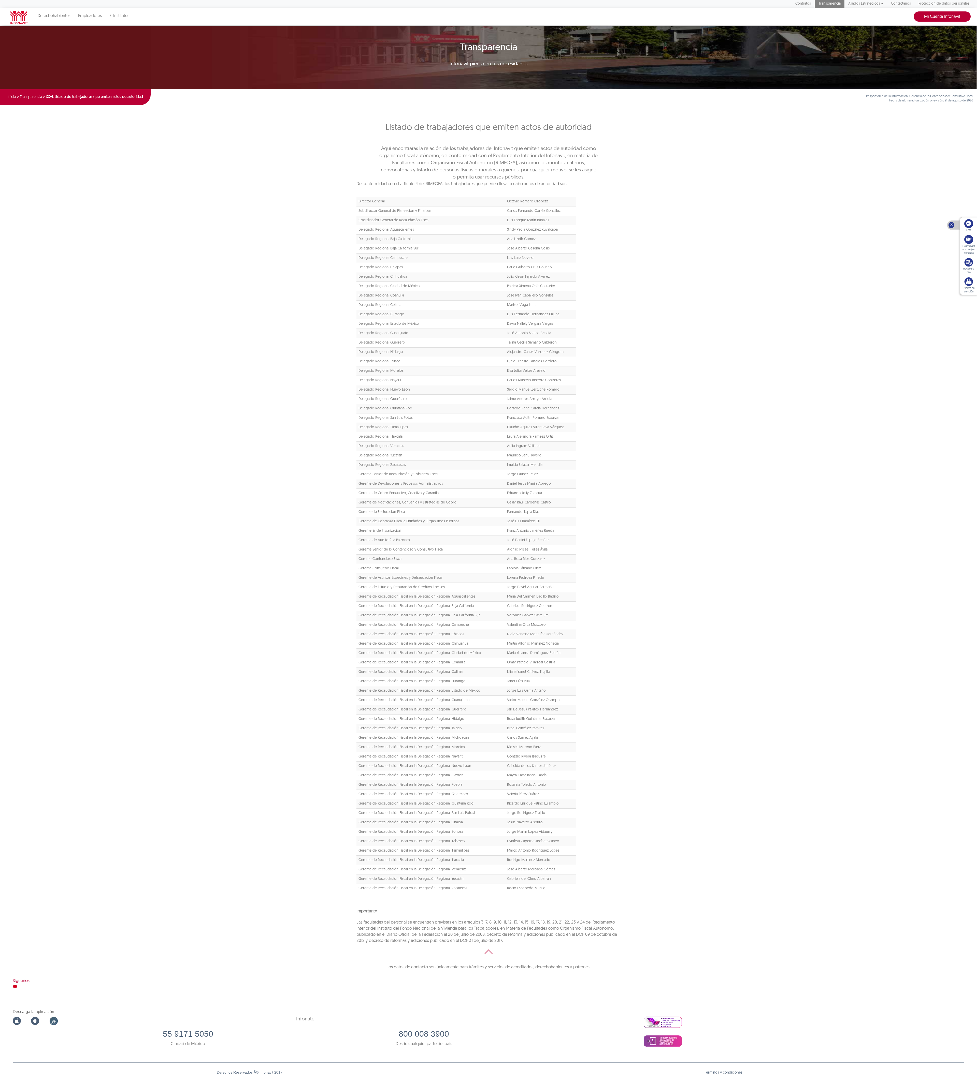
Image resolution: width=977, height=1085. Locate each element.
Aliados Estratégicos (864, 4)
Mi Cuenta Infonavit (942, 16)
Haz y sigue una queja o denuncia (968, 249)
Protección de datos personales (943, 4)
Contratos (803, 4)
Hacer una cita (968, 271)
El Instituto (118, 16)
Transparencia (829, 4)
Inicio (12, 97)
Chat (968, 230)
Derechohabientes (54, 16)
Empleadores (90, 16)
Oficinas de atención (968, 290)
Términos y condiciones (723, 1073)
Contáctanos (901, 4)
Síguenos (21, 981)
